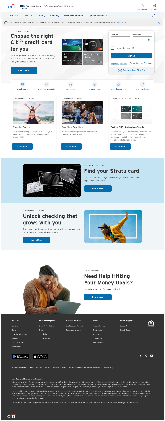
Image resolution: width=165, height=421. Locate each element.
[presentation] (45, 8)
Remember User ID (125, 48)
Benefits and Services (19, 334)
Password (148, 63)
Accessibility (108, 368)
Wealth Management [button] (74, 15)
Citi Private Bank (44, 338)
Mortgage (96, 334)
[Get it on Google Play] (21, 356)
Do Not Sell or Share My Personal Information (85, 368)
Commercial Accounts (73, 330)
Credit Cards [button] (14, 15)
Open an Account (97, 15)
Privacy (47, 368)
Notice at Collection (60, 368)
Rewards (15, 338)
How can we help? (154, 15)
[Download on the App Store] (40, 356)
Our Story (15, 326)
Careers (14, 330)
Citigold (41, 330)
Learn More (121, 22)
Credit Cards (97, 330)
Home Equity (97, 338)
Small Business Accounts (74, 326)
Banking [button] (28, 15)
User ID (139, 63)
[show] (149, 39)
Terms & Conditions (35, 368)
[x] (146, 355)
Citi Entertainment (19, 342)
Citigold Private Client (47, 326)
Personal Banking (99, 326)
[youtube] (151, 355)
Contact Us (123, 326)
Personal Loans (98, 342)
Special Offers (17, 347)
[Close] (159, 23)
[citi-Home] (12, 7)
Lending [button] (41, 15)
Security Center (125, 330)
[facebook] (140, 355)
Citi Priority (43, 334)
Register (114, 64)
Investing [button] (54, 15)
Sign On (131, 56)
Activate (123, 64)
